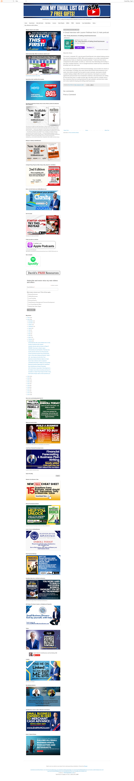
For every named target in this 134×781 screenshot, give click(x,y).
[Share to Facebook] (91, 85)
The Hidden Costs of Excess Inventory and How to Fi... (39, 370)
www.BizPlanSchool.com (69, 771)
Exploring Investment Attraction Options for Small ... (39, 359)
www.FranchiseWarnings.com (52, 769)
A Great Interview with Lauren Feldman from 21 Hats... (39, 342)
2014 (28, 394)
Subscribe (78, 23)
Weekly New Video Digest (34, 306)
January (30, 341)
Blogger (85, 766)
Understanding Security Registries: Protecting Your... (39, 349)
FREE (72, 23)
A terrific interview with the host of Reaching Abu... (38, 351)
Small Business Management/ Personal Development (41, 302)
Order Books (47, 23)
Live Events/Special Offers (34, 304)
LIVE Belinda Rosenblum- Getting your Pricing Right (39, 362)
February (30, 339)
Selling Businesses (33, 296)
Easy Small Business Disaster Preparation (37, 366)
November (30, 322)
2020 (28, 383)
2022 (28, 380)
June (29, 331)
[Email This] (87, 85)
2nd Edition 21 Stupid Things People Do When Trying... (39, 371)
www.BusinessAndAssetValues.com (38, 769)
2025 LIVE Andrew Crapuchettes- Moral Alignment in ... (39, 368)
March (29, 337)
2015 (28, 392)
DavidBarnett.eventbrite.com (81, 771)
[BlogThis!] (88, 85)
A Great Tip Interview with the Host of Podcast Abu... (39, 353)
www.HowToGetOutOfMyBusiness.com (55, 771)
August (30, 328)
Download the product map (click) (33, 75)
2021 (28, 381)
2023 (28, 378)
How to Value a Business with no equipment (37, 360)
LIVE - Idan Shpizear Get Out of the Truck (36, 357)
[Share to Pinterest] (93, 85)
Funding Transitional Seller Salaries (35, 344)
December (30, 321)
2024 (28, 376)
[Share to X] (90, 85)
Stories (94, 23)
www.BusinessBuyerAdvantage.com (66, 769)
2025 (28, 319)
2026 (28, 317)
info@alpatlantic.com (69, 772)
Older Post (107, 130)
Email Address (31, 287)
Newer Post (66, 130)
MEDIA (67, 23)
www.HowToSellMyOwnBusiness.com (82, 769)
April (29, 335)
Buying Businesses (33, 294)
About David (31, 23)
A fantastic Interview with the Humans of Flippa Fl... (38, 346)
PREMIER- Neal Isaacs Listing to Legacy (36, 348)
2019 (28, 385)
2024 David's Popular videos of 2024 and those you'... (39, 373)
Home (26, 23)
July (29, 330)
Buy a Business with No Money (31, 25)
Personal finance (32, 300)
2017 (28, 389)
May (29, 333)
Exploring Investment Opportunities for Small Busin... (39, 364)
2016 (28, 390)
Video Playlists (61, 23)
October (30, 324)
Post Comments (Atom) (74, 132)
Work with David (39, 23)
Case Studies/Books (86, 23)
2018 (28, 387)
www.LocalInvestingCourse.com (97, 769)
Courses (54, 23)
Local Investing (32, 298)
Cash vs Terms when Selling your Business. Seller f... (39, 355)
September (30, 326)
